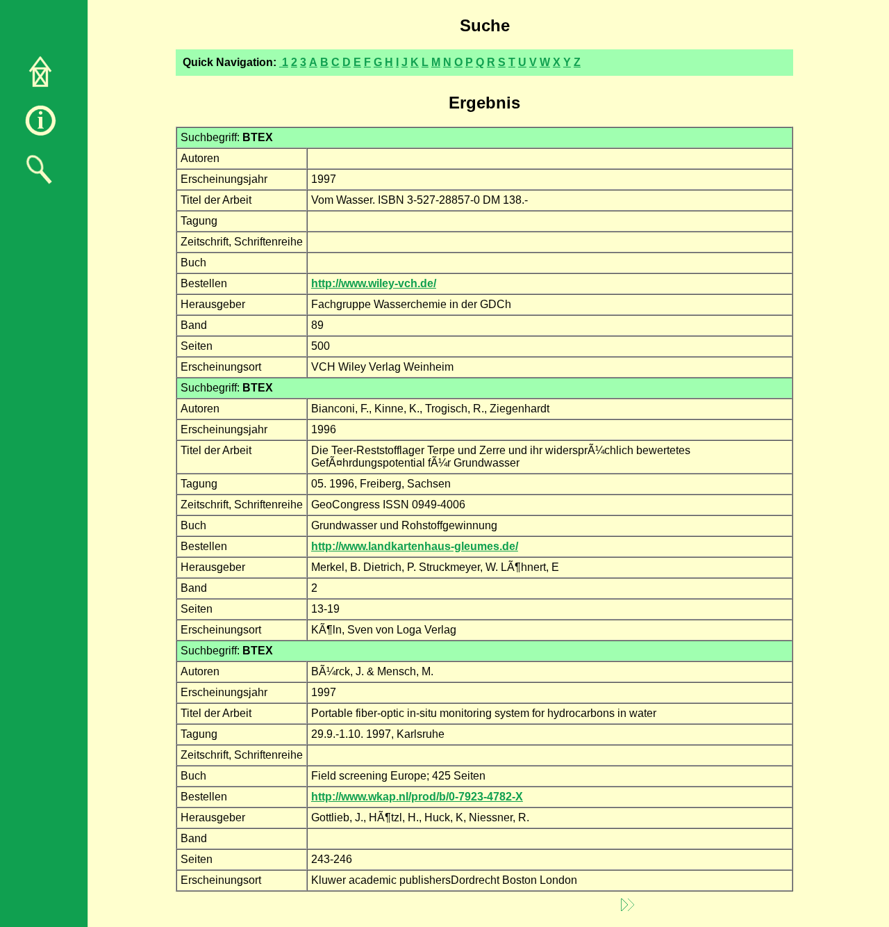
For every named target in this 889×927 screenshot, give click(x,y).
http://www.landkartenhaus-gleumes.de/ (414, 546)
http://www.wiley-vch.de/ (373, 283)
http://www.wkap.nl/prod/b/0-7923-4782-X (417, 797)
